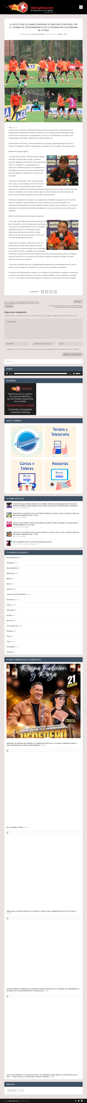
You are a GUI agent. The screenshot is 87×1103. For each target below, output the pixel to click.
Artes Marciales (12, 558)
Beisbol (9, 579)
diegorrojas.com (13, 1101)
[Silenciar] (74, 373)
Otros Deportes (12, 626)
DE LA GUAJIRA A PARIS (14, 827)
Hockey (9, 615)
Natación (9, 620)
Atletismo (10, 563)
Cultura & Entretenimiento (30, 544)
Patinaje (9, 631)
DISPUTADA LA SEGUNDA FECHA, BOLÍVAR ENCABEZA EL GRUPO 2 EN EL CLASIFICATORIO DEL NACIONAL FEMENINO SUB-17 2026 (46, 514)
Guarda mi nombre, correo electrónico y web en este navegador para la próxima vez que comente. (43, 349)
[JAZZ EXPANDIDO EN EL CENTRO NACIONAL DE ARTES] (9, 543)
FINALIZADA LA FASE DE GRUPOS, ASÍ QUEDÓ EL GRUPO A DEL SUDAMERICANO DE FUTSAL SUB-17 (41, 911)
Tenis (8, 641)
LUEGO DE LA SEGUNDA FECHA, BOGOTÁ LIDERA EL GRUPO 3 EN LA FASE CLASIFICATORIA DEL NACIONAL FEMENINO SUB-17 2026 (46, 533)
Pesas (8, 636)
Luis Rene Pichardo (37, 34)
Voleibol (9, 652)
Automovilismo (12, 568)
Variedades (25, 508)
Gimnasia (9, 610)
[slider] (40, 373)
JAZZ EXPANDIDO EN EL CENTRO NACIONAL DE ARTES (32, 542)
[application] (43, 373)
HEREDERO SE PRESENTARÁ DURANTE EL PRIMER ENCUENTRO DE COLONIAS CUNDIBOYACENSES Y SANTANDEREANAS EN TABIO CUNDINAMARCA (41, 744)
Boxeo (8, 584)
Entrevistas (10, 600)
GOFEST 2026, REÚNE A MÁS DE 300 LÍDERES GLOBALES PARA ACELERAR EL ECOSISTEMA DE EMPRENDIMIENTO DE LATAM (45, 524)
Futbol (60, 34)
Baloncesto (10, 573)
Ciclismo (9, 589)
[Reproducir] (7, 373)
